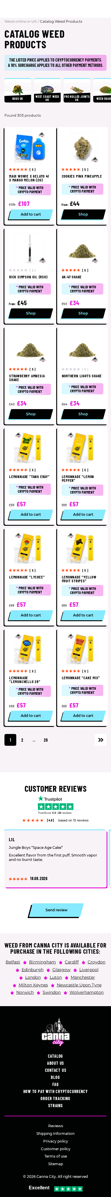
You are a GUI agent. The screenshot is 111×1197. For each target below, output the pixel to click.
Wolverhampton (87, 992)
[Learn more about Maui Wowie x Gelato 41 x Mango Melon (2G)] (29, 176)
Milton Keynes (33, 984)
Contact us (55, 1070)
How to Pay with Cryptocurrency (55, 1091)
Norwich (25, 992)
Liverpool (89, 969)
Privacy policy (55, 1141)
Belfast (13, 962)
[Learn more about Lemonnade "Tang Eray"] (29, 476)
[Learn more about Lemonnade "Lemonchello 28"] (29, 677)
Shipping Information (55, 1133)
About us (55, 1063)
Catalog (55, 1056)
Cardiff (72, 962)
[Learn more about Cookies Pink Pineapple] (82, 176)
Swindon (52, 992)
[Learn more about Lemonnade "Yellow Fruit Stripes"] (82, 577)
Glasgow (61, 969)
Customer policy (55, 1149)
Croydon (96, 962)
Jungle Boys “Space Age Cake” (36, 848)
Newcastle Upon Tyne (79, 984)
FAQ (55, 1084)
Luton (56, 977)
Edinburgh (33, 969)
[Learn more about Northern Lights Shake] (82, 375)
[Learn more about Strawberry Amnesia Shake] (29, 375)
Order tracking (55, 1098)
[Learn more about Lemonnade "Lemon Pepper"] (82, 476)
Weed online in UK (20, 21)
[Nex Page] (101, 740)
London (33, 977)
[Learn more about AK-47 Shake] (82, 276)
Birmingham (42, 962)
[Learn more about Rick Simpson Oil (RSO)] (29, 276)
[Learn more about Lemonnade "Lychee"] (29, 577)
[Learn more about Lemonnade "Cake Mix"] (82, 677)
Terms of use (55, 1156)
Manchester (83, 977)
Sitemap (55, 1164)
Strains (55, 1105)
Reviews (55, 1126)
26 (46, 740)
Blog (55, 1077)
